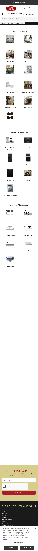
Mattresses (5, 513)
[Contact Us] (30, 8)
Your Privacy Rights (18, 542)
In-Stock (4, 515)
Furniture (4, 510)
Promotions (5, 517)
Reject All (11, 547)
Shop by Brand (6, 523)
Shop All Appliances (19, 132)
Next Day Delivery (7, 519)
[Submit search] (35, 18)
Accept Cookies (27, 547)
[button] (3, 8)
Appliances (5, 512)
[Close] (35, 529)
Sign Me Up (19, 492)
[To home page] (11, 8)
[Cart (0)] (35, 8)
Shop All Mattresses (19, 205)
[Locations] (25, 8)
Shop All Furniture (19, 31)
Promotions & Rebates (8, 525)
